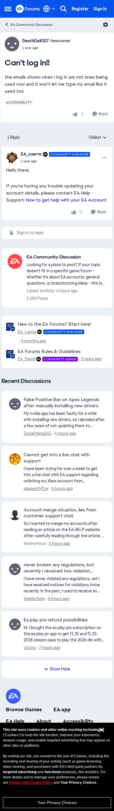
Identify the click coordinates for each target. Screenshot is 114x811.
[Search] (63, 8)
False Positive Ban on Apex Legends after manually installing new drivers (61, 403)
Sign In (100, 8)
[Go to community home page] (28, 9)
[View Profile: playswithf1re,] (15, 459)
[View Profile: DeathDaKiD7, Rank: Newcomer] (12, 44)
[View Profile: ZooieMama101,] (15, 404)
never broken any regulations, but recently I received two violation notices (59, 568)
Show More (60, 669)
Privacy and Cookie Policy (31, 782)
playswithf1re (36, 488)
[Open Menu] (105, 25)
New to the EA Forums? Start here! (54, 324)
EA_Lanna (27, 331)
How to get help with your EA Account (66, 200)
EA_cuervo (31, 154)
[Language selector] (49, 9)
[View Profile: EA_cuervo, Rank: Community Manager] (12, 157)
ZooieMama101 (37, 433)
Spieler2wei (34, 598)
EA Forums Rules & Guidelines (49, 351)
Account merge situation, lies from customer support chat (60, 513)
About (43, 721)
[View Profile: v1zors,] (15, 624)
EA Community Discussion (32, 24)
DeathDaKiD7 (35, 40)
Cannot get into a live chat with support (57, 458)
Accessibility (78, 721)
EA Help (15, 721)
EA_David (26, 358)
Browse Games (24, 709)
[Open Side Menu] (7, 8)
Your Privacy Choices (57, 802)
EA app (62, 709)
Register (80, 8)
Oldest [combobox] (98, 138)
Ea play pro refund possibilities (56, 620)
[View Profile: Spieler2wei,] (15, 569)
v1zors (30, 647)
